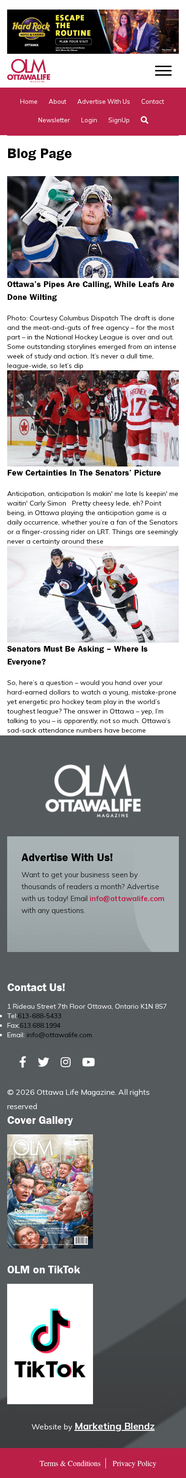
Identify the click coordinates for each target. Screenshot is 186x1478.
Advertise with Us (103, 101)
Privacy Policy (134, 1463)
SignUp (119, 120)
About (57, 101)
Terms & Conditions (70, 1463)
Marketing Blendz (114, 1426)
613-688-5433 (40, 1016)
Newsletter (54, 120)
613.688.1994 (40, 1025)
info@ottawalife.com (127, 898)
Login (89, 120)
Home (29, 101)
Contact (152, 101)
